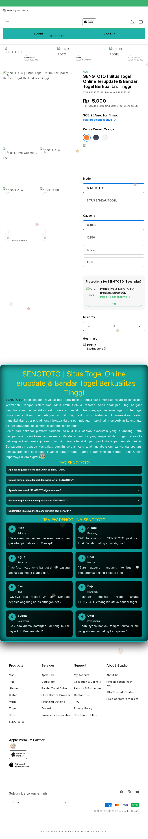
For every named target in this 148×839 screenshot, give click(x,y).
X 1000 (91, 225)
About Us (112, 675)
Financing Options (53, 701)
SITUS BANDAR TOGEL (102, 200)
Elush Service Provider (56, 695)
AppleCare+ (49, 675)
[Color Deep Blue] (96, 137)
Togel (12, 708)
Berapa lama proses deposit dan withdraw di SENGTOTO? (74, 480)
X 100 (90, 250)
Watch (13, 695)
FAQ (76, 701)
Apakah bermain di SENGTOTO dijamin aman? (74, 490)
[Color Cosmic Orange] (86, 137)
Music (12, 701)
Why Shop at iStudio (119, 692)
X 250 (91, 237)
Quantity (89, 317)
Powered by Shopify (128, 811)
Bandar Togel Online (55, 688)
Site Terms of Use (85, 715)
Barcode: (110, 92)
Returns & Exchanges (87, 688)
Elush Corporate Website (122, 698)
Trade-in (47, 708)
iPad (11, 681)
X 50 (90, 262)
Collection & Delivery (87, 681)
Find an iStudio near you (119, 683)
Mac (11, 675)
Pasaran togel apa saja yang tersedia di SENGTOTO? (74, 500)
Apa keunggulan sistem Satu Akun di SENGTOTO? (74, 469)
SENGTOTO (95, 188)
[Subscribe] (65, 802)
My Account (82, 675)
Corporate (48, 681)
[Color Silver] (105, 137)
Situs (12, 715)
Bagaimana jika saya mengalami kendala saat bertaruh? (74, 511)
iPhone (13, 688)
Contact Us (81, 695)
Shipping (104, 106)
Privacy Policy (83, 708)
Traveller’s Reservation (56, 715)
